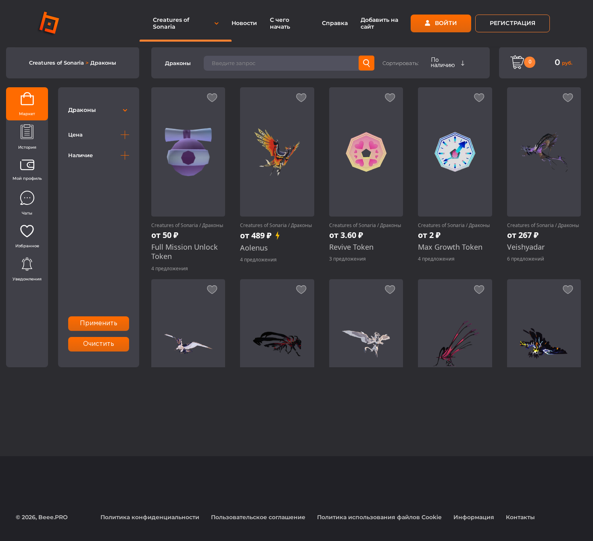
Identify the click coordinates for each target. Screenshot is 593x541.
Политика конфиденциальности (149, 517)
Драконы (103, 62)
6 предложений (525, 258)
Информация (473, 517)
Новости (244, 23)
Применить (99, 323)
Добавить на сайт (379, 23)
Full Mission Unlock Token (184, 251)
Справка (335, 23)
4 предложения (169, 268)
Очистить (99, 344)
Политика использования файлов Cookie (379, 517)
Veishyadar (526, 247)
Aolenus (254, 248)
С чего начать (280, 23)
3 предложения (347, 258)
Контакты (520, 517)
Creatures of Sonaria (57, 62)
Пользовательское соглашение (258, 517)
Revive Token (351, 247)
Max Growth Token (450, 247)
